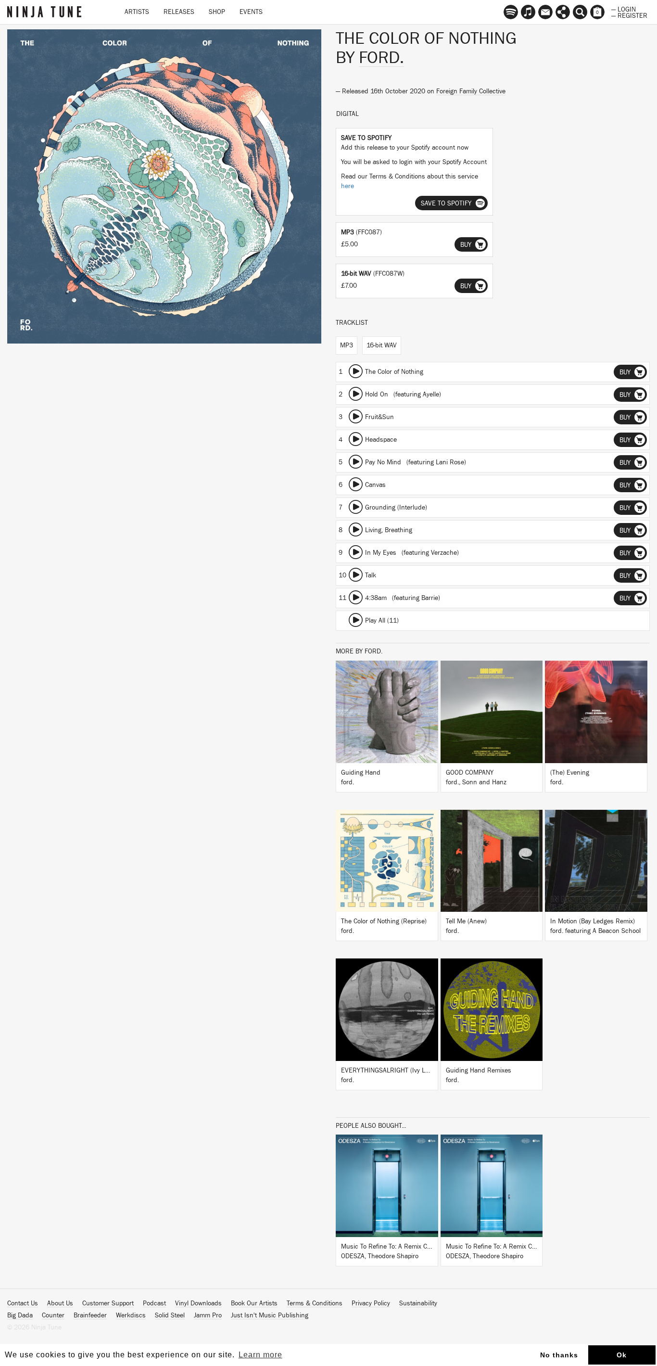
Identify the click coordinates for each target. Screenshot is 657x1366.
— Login (623, 8)
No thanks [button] (559, 1355)
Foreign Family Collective (470, 91)
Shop (217, 12)
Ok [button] (622, 1355)
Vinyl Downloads (198, 1303)
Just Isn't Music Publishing (269, 1315)
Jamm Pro (208, 1315)
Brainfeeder (90, 1315)
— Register (629, 15)
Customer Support (108, 1303)
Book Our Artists (254, 1303)
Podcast (154, 1303)
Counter (53, 1315)
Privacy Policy (371, 1303)
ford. (381, 57)
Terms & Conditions (314, 1303)
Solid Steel (170, 1315)
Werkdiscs (131, 1315)
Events (251, 12)
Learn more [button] (260, 1355)
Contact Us (22, 1303)
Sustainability (418, 1303)
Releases (179, 12)
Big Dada (20, 1315)
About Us (60, 1303)
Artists (137, 12)
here (347, 186)
